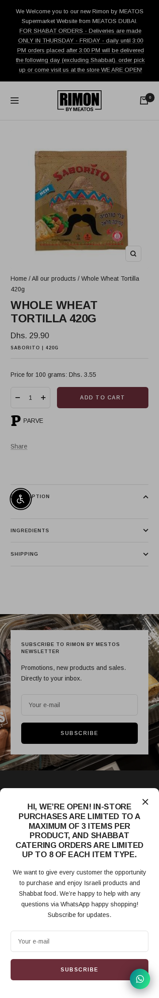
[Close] (145, 802)
